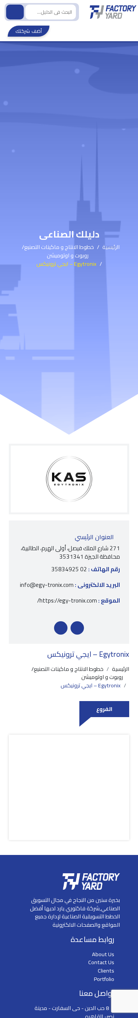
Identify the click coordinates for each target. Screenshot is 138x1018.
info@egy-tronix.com (70, 585)
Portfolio (104, 979)
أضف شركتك (28, 31)
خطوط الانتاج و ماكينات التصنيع (59, 247)
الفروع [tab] (104, 709)
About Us (103, 954)
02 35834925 (85, 569)
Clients (106, 970)
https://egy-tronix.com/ (78, 600)
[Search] (15, 12)
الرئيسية (111, 247)
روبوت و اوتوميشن (68, 255)
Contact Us (101, 962)
